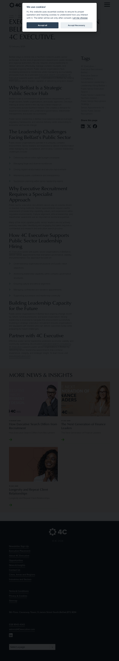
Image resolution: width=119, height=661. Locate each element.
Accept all (42, 25)
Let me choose (80, 18)
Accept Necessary (76, 25)
